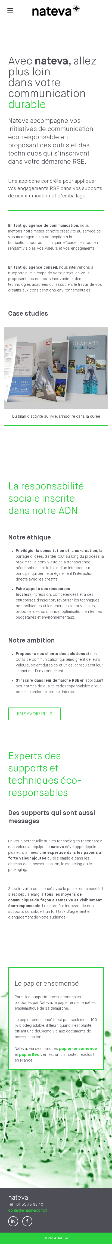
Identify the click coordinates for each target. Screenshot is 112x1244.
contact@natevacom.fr (27, 1210)
